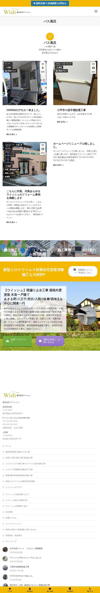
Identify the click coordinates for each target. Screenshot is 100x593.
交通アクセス (11, 518)
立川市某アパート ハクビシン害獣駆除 (26, 548)
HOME (10, 591)
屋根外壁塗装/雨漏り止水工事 (18, 452)
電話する (90, 591)
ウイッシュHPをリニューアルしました (25, 558)
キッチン (8, 64)
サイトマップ (11, 541)
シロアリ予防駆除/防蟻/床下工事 (19, 469)
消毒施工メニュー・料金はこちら (83, 271)
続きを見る (11, 134)
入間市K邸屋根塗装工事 (19, 567)
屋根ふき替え (9, 173)
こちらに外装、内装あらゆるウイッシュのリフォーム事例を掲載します (23, 194)
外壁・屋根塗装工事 (12, 170)
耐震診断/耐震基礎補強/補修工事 (19, 475)
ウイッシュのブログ (14, 487)
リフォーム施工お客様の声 (16, 500)
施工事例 (50, 591)
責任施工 (30, 591)
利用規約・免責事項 (14, 535)
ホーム (8, 446)
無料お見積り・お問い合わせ (51, 341)
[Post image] (5, 549)
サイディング (9, 155)
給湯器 (7, 177)
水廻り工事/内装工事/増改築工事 (19, 458)
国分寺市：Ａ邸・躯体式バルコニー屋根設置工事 (30, 585)
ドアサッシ (9, 162)
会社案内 (9, 512)
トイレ (7, 159)
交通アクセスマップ (19, 341)
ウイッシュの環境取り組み (16, 506)
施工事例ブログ (10, 71)
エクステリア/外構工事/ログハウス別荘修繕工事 (25, 464)
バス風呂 (8, 67)
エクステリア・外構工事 (13, 145)
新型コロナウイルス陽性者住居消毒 (20, 481)
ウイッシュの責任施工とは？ (17, 494)
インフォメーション (14, 524)
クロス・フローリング (63, 64)
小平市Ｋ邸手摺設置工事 (71, 110)
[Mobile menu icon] (96, 11)
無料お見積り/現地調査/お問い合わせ (21, 530)
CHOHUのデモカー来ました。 (24, 110)
